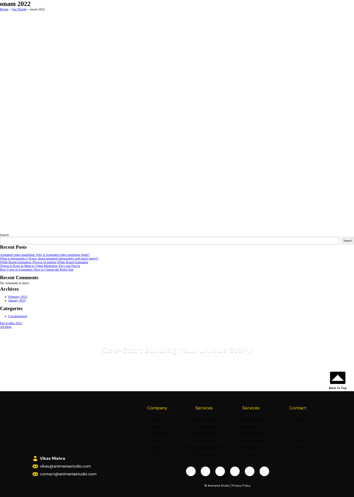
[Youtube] (235, 471)
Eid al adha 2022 (11, 323)
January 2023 (17, 300)
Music (251, 454)
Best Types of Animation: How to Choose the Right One (36, 269)
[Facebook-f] (191, 471)
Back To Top (338, 388)
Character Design (251, 440)
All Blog (5, 327)
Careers (298, 420)
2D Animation (204, 427)
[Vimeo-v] (249, 471)
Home (4, 9)
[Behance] (264, 471)
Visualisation (251, 427)
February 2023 (17, 297)
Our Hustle (19, 9)
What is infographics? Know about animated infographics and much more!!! (49, 258)
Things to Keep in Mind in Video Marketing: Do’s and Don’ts (40, 266)
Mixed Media (204, 433)
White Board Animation (204, 447)
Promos (204, 440)
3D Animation (204, 454)
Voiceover (251, 447)
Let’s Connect (298, 447)
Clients (157, 420)
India (298, 427)
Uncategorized (17, 316)
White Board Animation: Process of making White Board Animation (44, 262)
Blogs (157, 447)
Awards (157, 427)
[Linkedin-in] (220, 471)
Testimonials (157, 433)
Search (4, 235)
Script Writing (251, 433)
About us (157, 440)
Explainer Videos (204, 420)
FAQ (298, 440)
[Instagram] (205, 471)
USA (298, 433)
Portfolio (157, 454)
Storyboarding (251, 420)
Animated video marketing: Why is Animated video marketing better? (45, 255)
